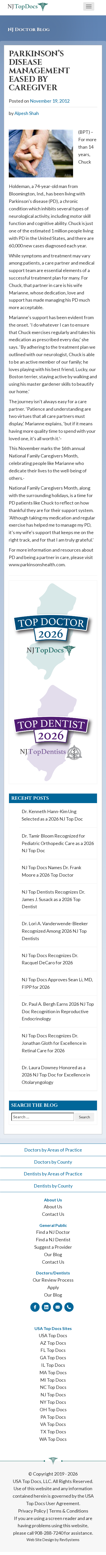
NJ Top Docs (53, 1394)
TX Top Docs (53, 1431)
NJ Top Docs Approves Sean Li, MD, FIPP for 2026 (57, 983)
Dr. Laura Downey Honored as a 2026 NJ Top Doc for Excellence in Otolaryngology (56, 1075)
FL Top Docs (53, 1350)
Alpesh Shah (26, 113)
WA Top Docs (53, 1439)
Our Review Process (53, 1280)
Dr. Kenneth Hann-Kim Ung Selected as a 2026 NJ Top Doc (52, 815)
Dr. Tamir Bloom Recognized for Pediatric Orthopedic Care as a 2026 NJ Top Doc (58, 843)
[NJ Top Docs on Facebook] (35, 1307)
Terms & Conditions (68, 1511)
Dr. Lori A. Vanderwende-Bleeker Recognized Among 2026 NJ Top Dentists (55, 931)
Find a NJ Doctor (53, 1232)
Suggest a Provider (53, 1247)
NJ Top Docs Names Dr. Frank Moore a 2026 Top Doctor (51, 871)
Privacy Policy (32, 1511)
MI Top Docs (53, 1380)
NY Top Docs (53, 1402)
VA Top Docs (53, 1424)
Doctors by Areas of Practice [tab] (53, 1150)
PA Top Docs (53, 1417)
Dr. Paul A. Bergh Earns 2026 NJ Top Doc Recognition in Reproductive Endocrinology (58, 1011)
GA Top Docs (53, 1357)
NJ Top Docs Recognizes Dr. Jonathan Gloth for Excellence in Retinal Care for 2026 (54, 1043)
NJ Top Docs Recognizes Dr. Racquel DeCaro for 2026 (50, 959)
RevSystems (69, 1540)
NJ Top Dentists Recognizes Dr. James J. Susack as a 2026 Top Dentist (53, 899)
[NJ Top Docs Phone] (69, 1307)
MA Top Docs (53, 1372)
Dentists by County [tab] (53, 1186)
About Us (53, 1206)
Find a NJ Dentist (53, 1239)
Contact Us (53, 1214)
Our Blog (53, 1254)
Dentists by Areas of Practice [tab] (53, 1173)
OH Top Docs (53, 1409)
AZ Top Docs (53, 1343)
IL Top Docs (53, 1365)
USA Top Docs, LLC (32, 1481)
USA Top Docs (53, 1335)
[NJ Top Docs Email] (57, 1307)
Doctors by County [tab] (53, 1162)
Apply (53, 1287)
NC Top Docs (53, 1387)
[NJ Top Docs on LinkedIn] (46, 1307)
